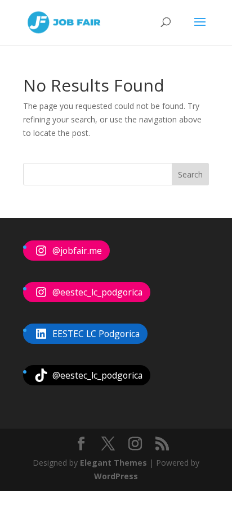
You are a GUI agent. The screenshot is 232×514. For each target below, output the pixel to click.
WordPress (116, 476)
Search (190, 174)
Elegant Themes (113, 462)
